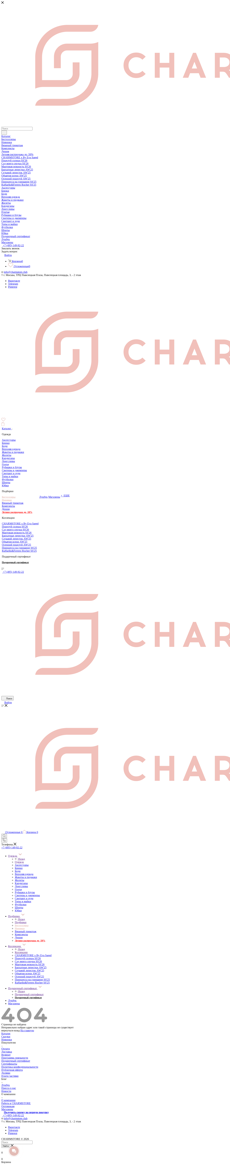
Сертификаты (9, 1063)
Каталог (6, 1033)
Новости (6, 1091)
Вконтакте (14, 280)
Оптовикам (7, 1106)
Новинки (6, 1039)
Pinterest (12, 286)
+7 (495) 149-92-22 (13, 245)
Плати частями (10, 1076)
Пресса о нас (8, 1088)
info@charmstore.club (15, 272)
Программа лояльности (14, 1057)
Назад (21, 859)
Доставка (6, 1051)
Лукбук (5, 1085)
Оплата (5, 1048)
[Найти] (4, 132)
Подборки (20, 922)
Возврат (6, 1054)
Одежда (19, 862)
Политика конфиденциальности (19, 1066)
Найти (6, 1146)
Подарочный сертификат (29, 994)
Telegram (13, 283)
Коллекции (21, 952)
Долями (5, 1072)
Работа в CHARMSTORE (16, 1103)
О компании (8, 1100)
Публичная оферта (12, 1069)
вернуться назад (10, 1030)
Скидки (5, 1036)
